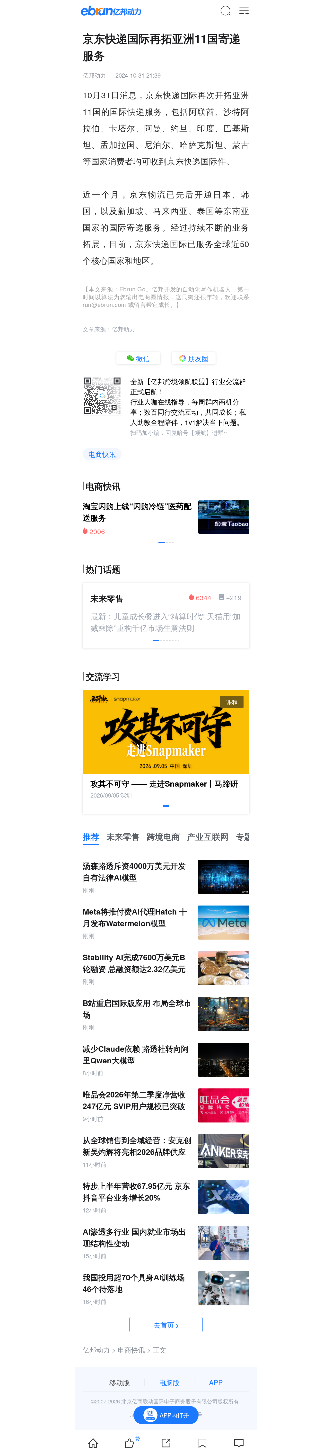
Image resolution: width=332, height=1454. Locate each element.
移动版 (119, 1382)
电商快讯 (102, 454)
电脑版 (169, 1382)
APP (216, 1382)
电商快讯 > (134, 1350)
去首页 (164, 1324)
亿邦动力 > (99, 1350)
